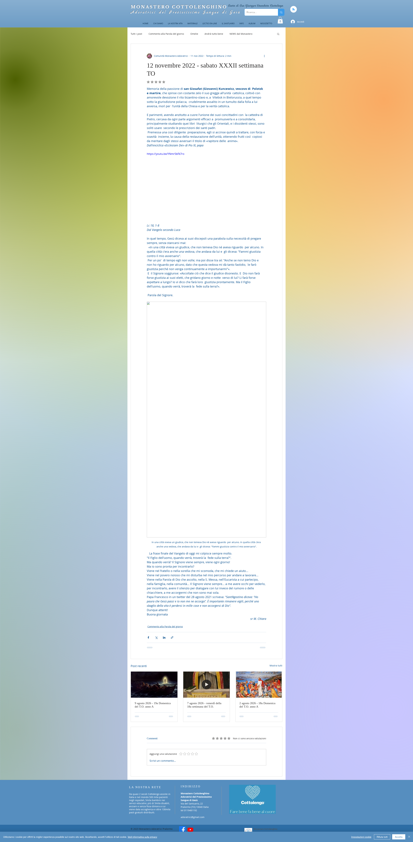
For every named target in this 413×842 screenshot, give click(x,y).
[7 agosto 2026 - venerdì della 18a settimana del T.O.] (206, 685)
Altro (261, 33)
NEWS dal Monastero (241, 33)
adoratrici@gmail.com (192, 812)
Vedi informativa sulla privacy (142, 836)
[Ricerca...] (281, 12)
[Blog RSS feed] (293, 9)
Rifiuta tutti (382, 836)
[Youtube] (190, 825)
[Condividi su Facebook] (148, 637)
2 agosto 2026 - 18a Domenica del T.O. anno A (257, 705)
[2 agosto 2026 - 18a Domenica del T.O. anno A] (259, 685)
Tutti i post (136, 33)
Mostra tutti (276, 665)
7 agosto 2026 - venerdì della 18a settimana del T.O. (204, 705)
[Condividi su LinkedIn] (164, 637)
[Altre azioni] (264, 56)
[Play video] (206, 185)
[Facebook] (182, 825)
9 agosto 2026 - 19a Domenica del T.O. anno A (153, 705)
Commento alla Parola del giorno (166, 33)
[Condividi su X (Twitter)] (156, 637)
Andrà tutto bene (214, 33)
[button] (280, 20)
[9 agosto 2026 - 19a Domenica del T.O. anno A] (154, 685)
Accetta (399, 836)
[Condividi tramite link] (172, 637)
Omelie (194, 33)
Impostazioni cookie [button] (361, 836)
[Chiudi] (409, 836)
